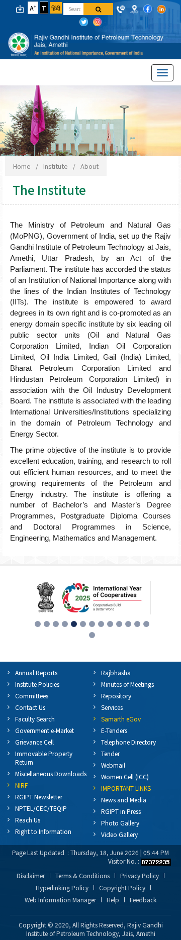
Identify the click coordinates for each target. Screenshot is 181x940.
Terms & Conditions (82, 875)
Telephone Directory (128, 742)
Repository (116, 695)
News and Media (123, 799)
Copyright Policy (122, 887)
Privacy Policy (139, 875)
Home (22, 166)
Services (112, 707)
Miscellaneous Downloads (50, 773)
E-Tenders (114, 730)
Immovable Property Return (43, 757)
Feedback (143, 899)
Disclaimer (31, 875)
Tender (110, 753)
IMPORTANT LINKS (126, 788)
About (89, 166)
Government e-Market (44, 730)
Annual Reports (36, 672)
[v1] (98, 9)
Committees (31, 695)
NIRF (21, 785)
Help (113, 899)
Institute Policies (37, 684)
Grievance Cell (34, 742)
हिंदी (55, 8)
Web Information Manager (60, 899)
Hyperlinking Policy (62, 887)
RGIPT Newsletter (38, 796)
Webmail (113, 765)
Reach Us (27, 819)
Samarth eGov (121, 718)
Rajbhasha (116, 672)
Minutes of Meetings (127, 684)
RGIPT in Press (121, 811)
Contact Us (30, 707)
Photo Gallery (120, 822)
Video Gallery (119, 834)
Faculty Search (35, 718)
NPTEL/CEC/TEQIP (41, 808)
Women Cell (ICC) (125, 776)
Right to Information (43, 831)
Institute (55, 166)
